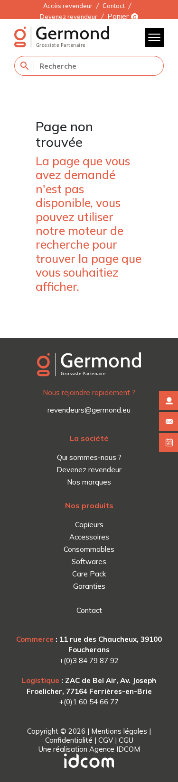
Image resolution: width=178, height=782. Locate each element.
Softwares (89, 561)
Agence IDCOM (114, 749)
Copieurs (89, 524)
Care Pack (89, 573)
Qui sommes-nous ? (89, 457)
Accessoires (89, 536)
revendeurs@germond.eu (89, 409)
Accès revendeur (68, 5)
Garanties (89, 586)
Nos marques (89, 481)
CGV (105, 740)
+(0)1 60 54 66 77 (89, 701)
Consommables (89, 549)
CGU (126, 740)
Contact (114, 5)
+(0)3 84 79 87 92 (89, 660)
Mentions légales (119, 731)
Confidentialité (69, 740)
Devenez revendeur (68, 16)
